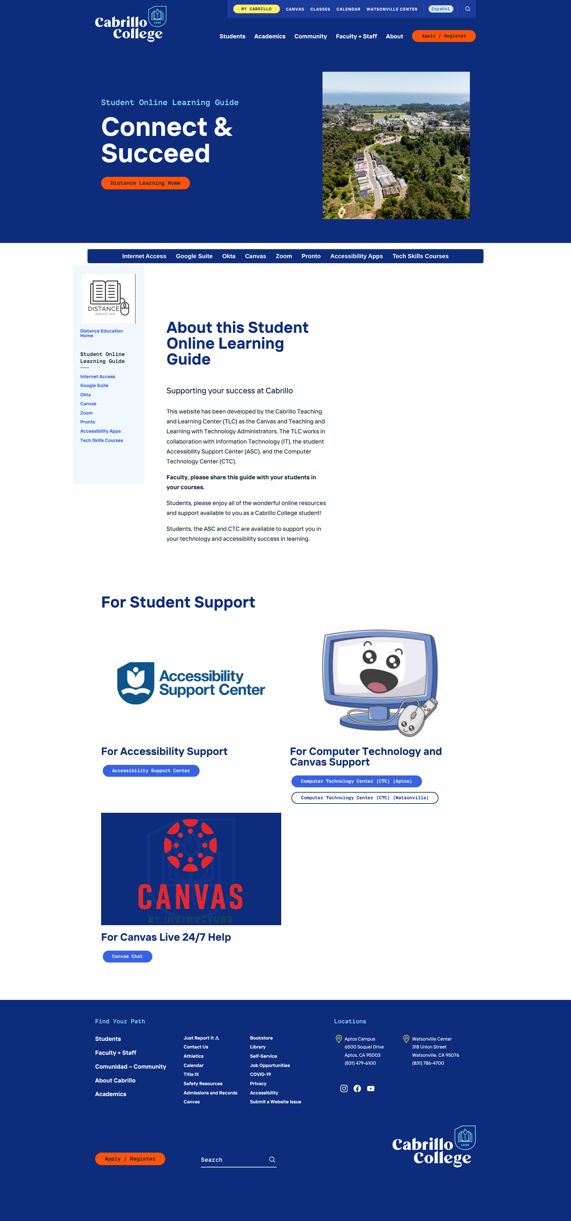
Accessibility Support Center (151, 770)
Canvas (295, 9)
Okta (229, 256)
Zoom (284, 256)
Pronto (311, 256)
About (394, 36)
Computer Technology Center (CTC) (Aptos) (356, 781)
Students (233, 36)
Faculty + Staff (356, 36)
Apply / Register (444, 36)
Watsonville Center (392, 9)
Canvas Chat (127, 956)
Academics (270, 36)
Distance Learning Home (145, 183)
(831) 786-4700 (428, 1063)
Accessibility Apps (356, 256)
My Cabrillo (257, 8)
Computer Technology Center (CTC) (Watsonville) (365, 798)
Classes (320, 9)
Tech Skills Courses (421, 256)
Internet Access (144, 256)
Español (441, 8)
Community (310, 36)
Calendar (348, 9)
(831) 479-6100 (360, 1063)
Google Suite (194, 256)
